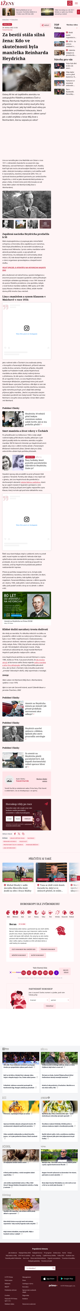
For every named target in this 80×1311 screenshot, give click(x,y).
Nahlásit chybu (9, 1304)
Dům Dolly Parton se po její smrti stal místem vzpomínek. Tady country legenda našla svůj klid (20, 1222)
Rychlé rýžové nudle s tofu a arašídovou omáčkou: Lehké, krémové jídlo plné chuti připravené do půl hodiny (58, 1136)
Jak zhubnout (12, 1253)
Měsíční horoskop (19, 955)
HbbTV (7, 1287)
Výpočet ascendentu (54, 1258)
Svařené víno (70, 1255)
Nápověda (25, 1295)
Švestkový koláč (46, 1261)
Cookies (7, 1295)
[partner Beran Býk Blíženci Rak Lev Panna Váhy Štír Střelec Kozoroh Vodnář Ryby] (60, 1000)
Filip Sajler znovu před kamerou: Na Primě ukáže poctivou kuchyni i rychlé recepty (71, 74)
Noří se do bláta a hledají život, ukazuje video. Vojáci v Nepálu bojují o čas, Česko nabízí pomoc (20, 1076)
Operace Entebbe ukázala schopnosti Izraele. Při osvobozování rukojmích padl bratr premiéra (20, 1125)
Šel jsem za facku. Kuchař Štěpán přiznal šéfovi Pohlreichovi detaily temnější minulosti (57, 1076)
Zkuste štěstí (65, 971)
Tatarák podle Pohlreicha (13, 1258)
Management (26, 1277)
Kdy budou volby (11, 1255)
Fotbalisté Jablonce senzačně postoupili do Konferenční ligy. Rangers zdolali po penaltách (19, 1086)
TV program (48, 1253)
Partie (64, 1253)
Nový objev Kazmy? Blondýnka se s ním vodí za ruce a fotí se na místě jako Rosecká (59, 1184)
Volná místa (8, 1280)
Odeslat (27, 819)
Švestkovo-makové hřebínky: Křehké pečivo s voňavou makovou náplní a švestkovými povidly (58, 1125)
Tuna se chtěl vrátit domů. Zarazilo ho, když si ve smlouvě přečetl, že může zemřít (51, 889)
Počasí (70, 1253)
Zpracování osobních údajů (29, 1291)
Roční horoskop (37, 955)
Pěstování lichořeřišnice (38, 1258)
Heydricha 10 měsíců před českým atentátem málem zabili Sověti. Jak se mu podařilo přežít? (36, 419)
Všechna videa (72, 25)
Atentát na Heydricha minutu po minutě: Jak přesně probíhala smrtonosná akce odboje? (35, 708)
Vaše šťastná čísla (40, 968)
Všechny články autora (41, 780)
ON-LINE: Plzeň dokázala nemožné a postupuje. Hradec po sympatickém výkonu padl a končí (19, 1066)
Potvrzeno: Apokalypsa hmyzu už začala (17, 1114)
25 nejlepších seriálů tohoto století (15, 1162)
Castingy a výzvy (27, 1283)
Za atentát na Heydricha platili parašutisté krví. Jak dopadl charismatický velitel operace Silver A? (35, 760)
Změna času (57, 1253)
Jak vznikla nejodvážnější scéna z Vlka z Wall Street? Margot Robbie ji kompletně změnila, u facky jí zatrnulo (21, 1185)
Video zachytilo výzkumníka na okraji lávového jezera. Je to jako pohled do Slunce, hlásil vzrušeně (20, 1135)
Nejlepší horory (37, 1253)
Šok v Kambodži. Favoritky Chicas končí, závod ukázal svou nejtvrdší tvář (71, 91)
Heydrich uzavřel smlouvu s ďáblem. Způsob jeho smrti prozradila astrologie (35, 732)
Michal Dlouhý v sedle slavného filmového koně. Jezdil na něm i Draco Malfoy (17, 888)
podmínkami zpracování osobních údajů (19, 824)
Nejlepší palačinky (34, 1261)
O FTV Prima (9, 1277)
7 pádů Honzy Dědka (49, 1255)
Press (24, 1280)
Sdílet (46, 25)
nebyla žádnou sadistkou (30, 482)
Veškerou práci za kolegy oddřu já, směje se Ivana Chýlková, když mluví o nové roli (58, 1066)
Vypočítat (49, 1006)
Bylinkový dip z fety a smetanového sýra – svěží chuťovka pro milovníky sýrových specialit (57, 1115)
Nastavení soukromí (29, 1304)
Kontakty (25, 1287)
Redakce (25, 1299)
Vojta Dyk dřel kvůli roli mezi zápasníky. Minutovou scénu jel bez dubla (71, 65)
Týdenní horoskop (48, 949)
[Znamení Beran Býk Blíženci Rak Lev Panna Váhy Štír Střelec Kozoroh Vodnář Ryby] (17, 818)
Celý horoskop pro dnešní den (23, 949)
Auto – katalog (36, 1255)
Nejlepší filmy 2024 (25, 1253)
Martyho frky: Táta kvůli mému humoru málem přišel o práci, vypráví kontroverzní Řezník (59, 1163)
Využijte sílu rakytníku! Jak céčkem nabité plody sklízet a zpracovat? (19, 1212)
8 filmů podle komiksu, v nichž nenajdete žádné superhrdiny (19, 1174)
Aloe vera (26, 1258)
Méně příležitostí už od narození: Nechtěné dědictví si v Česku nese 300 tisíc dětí (26, 12)
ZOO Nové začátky (24, 1255)
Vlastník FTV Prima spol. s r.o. (11, 1300)
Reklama (7, 1283)
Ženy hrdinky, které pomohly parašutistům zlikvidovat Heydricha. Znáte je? (36, 464)
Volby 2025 (60, 1255)
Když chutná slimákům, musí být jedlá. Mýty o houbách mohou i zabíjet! (18, 1233)
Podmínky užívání (11, 1290)
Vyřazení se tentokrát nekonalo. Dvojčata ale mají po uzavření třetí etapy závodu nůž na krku (71, 83)
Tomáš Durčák (7, 30)
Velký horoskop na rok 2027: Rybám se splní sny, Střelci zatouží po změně (64, 12)
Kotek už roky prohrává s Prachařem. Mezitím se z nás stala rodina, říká (58, 1086)
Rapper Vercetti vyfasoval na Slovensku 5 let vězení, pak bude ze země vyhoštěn (59, 1174)
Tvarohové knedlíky (68, 1258)
